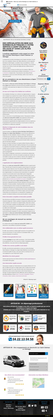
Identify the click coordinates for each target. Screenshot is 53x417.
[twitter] (32, 406)
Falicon (31, 274)
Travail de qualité (33, 363)
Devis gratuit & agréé (34, 369)
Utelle (9, 276)
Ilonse (17, 274)
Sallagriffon (26, 274)
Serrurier (8, 406)
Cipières (13, 276)
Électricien (11, 408)
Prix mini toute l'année (34, 366)
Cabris (25, 276)
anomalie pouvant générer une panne (17, 178)
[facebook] (29, 406)
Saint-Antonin (19, 276)
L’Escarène (5, 276)
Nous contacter (22, 407)
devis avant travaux (29, 258)
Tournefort (21, 274)
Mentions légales (20, 410)
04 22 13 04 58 (22, 5)
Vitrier (5, 408)
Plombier (8, 405)
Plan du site (18, 406)
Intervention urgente (34, 353)
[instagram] (35, 406)
